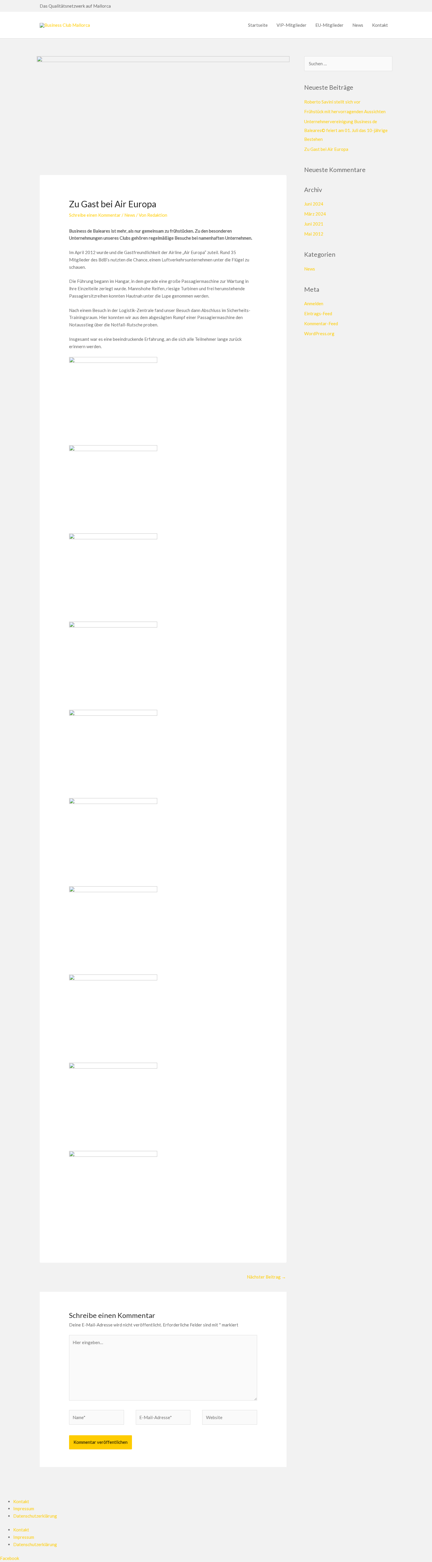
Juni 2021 (313, 223)
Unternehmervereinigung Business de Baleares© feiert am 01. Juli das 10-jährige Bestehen (346, 130)
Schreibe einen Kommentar (95, 215)
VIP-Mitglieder (292, 25)
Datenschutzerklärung (35, 1515)
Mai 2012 (313, 233)
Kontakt (380, 25)
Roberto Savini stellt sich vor (332, 101)
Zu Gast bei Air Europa (326, 149)
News (357, 25)
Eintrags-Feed (318, 313)
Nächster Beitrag (266, 1276)
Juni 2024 (313, 203)
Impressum (23, 1508)
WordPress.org (319, 333)
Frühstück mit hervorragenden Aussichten (345, 111)
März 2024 (315, 213)
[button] (113, 6)
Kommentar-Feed (321, 323)
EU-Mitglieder (329, 25)
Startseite (258, 25)
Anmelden (313, 303)
